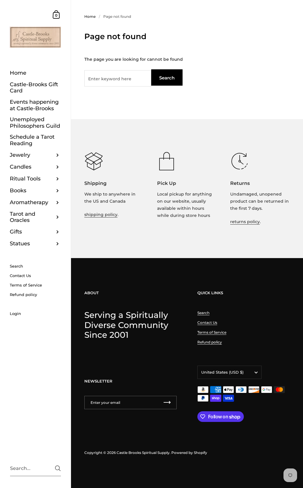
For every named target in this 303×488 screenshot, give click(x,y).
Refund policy (209, 342)
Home (90, 16)
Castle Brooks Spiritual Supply (143, 452)
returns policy (245, 221)
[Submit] (58, 468)
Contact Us (207, 322)
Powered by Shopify (189, 452)
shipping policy (100, 214)
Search (167, 78)
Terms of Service (211, 332)
